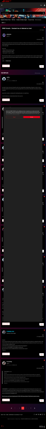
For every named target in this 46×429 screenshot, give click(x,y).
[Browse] (2, 5)
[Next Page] (34, 408)
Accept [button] (31, 117)
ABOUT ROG (3, 414)
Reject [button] (14, 117)
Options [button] (3, 22)
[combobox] (23, 13)
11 (30, 408)
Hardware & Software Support (21, 19)
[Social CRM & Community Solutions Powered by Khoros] (42, 426)
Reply (42, 66)
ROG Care (13, 19)
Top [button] (3, 426)
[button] (3, 66)
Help (41, 5)
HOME (7, 414)
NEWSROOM (11, 414)
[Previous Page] (11, 408)
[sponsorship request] (44, 73)
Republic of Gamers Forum (6, 19)
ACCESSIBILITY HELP (18, 414)
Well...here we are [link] (38, 19)
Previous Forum (31, 19)
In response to (12, 80)
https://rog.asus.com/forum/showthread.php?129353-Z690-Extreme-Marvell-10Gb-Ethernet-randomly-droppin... (21, 396)
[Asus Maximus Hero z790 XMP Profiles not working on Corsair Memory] (42, 73)
